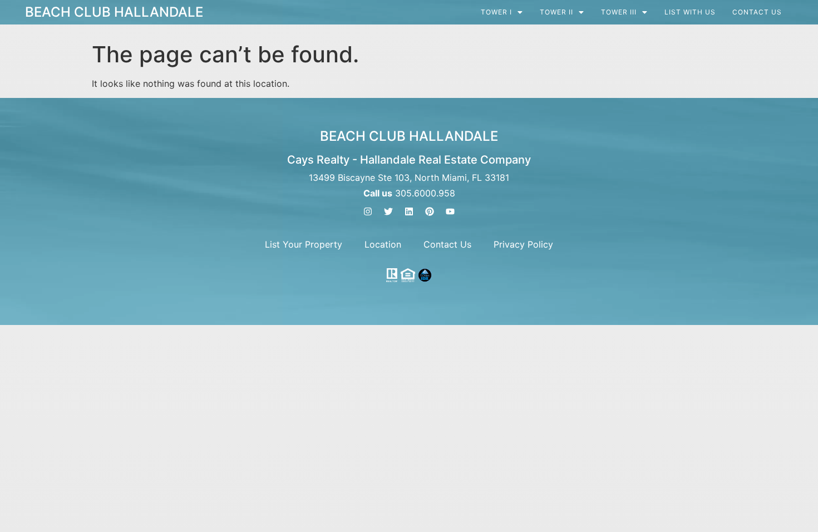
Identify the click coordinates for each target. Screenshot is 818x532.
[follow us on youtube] (450, 211)
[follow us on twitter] (388, 211)
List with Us (690, 12)
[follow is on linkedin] (409, 211)
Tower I (496, 12)
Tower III (619, 12)
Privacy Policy (523, 244)
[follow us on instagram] (368, 211)
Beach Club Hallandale (114, 12)
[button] (501, 12)
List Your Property (303, 244)
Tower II (556, 12)
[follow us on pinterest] (429, 211)
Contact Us (757, 12)
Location (382, 244)
